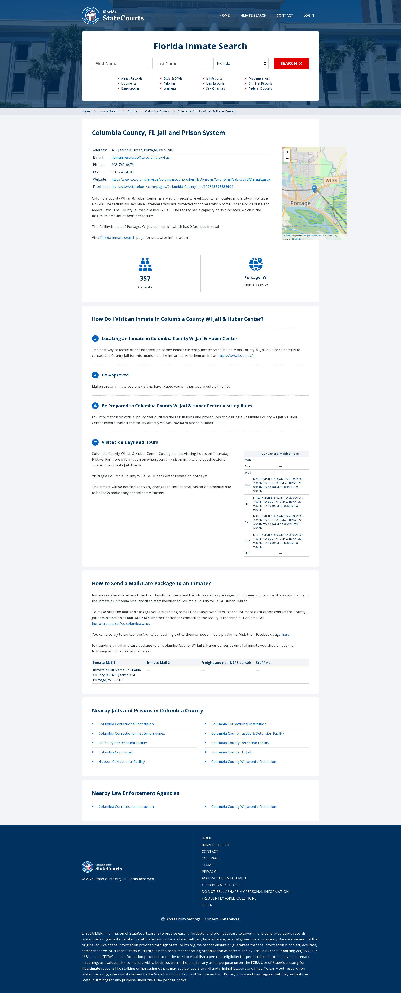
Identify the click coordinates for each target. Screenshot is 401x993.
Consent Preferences (222, 919)
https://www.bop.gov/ (235, 355)
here (285, 634)
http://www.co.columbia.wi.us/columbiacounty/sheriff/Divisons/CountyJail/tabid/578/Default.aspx (191, 179)
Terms (207, 865)
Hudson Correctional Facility (122, 761)
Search (288, 63)
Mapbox (299, 238)
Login (308, 15)
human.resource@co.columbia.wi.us (141, 157)
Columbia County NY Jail (231, 752)
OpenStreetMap (313, 235)
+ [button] (287, 152)
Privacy (209, 871)
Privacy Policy (235, 974)
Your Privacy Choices (221, 885)
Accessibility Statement (225, 878)
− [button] (287, 158)
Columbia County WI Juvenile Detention (243, 761)
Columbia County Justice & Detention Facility (247, 733)
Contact (285, 15)
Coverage (210, 858)
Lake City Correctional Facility (123, 742)
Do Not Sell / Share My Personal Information (245, 891)
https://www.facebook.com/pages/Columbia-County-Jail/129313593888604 (172, 186)
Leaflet (286, 235)
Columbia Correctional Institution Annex (132, 733)
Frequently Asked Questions (229, 898)
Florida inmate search (117, 237)
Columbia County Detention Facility (240, 742)
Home (224, 15)
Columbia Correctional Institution (126, 724)
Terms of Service (195, 974)
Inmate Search (253, 15)
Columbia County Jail (116, 752)
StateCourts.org (113, 15)
